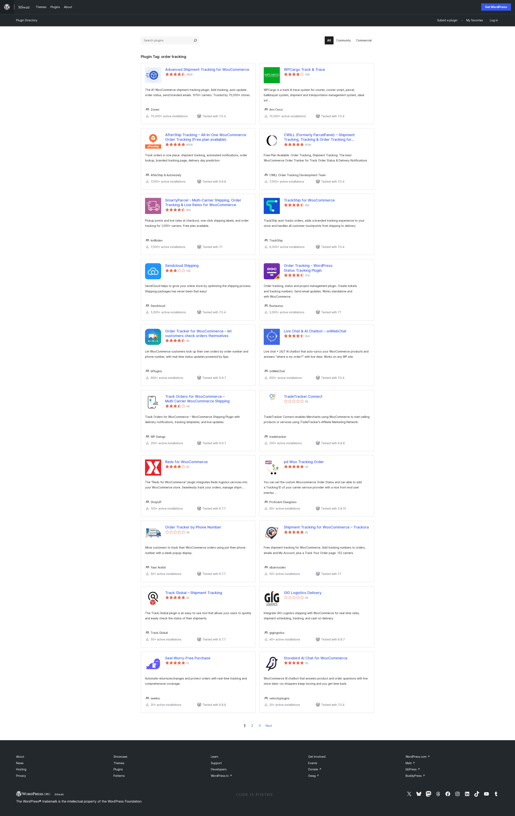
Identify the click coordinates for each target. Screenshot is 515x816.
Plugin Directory (26, 20)
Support (216, 763)
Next (269, 725)
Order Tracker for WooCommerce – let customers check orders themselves (198, 333)
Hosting (21, 769)
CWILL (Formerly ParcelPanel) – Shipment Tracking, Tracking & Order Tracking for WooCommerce (319, 137)
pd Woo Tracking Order (304, 462)
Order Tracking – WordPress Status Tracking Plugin (308, 267)
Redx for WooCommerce (186, 462)
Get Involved (316, 756)
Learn (214, 756)
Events (312, 763)
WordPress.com (418, 756)
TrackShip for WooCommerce (309, 200)
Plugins (118, 769)
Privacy (21, 775)
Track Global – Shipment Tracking (193, 593)
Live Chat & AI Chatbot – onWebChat (315, 331)
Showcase (120, 756)
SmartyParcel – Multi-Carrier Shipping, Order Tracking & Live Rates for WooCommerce (203, 202)
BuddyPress (415, 775)
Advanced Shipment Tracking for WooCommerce (207, 69)
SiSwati (59, 794)
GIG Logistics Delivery (302, 593)
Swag (313, 775)
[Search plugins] (195, 40)
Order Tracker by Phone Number (193, 527)
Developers (219, 769)
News (20, 763)
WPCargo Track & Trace (304, 69)
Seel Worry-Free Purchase (187, 658)
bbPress (413, 769)
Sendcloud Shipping (182, 265)
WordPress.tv (221, 775)
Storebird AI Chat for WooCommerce (315, 658)
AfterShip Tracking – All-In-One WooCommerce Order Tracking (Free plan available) (205, 137)
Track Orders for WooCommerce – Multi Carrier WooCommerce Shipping (197, 398)
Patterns (119, 775)
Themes (118, 763)
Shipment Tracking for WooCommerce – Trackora (326, 527)
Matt (410, 763)
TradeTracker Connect (303, 396)
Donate (314, 769)
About (20, 756)
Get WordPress (496, 7)
